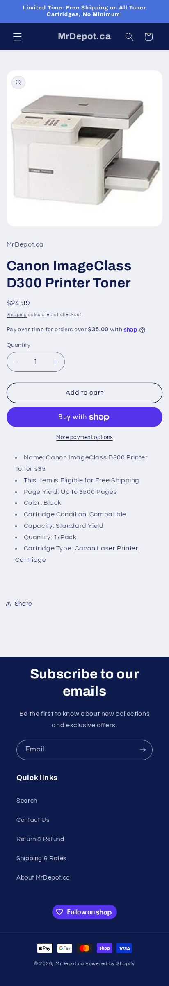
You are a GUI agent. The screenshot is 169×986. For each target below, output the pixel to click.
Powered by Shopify (110, 963)
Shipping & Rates (41, 858)
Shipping (17, 314)
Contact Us (32, 820)
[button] (17, 36)
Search (26, 801)
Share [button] (23, 604)
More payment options (84, 437)
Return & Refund (40, 839)
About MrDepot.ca (43, 878)
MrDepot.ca (69, 963)
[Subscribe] (142, 750)
